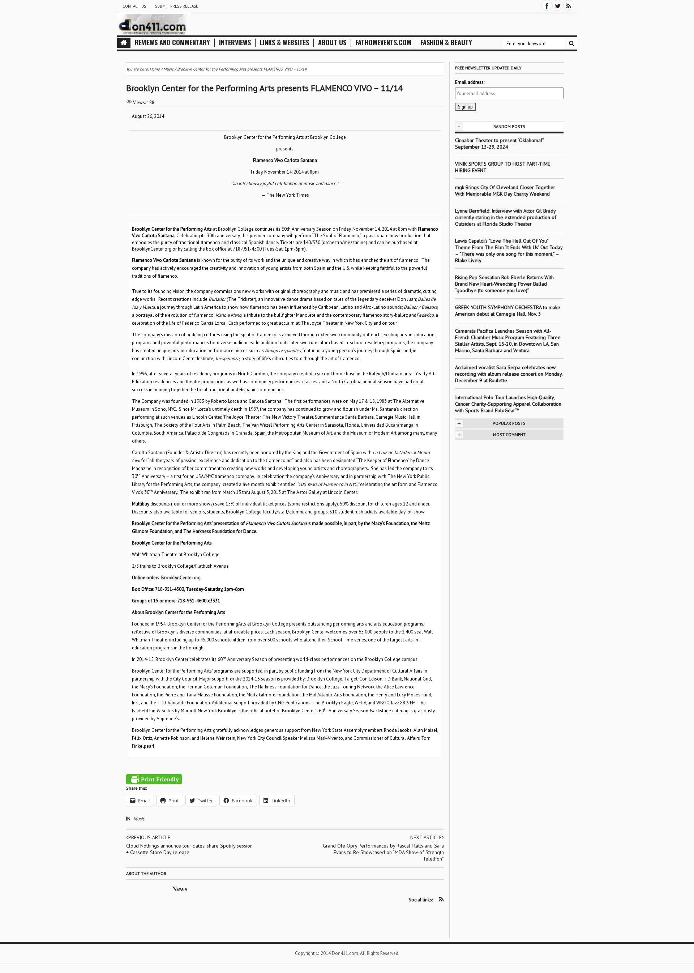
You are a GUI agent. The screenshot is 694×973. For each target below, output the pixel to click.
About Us (332, 42)
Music (139, 819)
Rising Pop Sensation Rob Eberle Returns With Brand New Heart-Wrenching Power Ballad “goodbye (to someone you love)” (504, 284)
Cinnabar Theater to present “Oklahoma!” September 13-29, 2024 (499, 143)
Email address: (469, 82)
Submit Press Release (176, 6)
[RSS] (568, 5)
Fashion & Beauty (446, 42)
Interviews (235, 42)
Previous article (149, 837)
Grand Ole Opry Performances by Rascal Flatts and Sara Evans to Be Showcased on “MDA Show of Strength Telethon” (383, 852)
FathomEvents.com (383, 42)
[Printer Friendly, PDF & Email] (154, 779)
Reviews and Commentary (172, 42)
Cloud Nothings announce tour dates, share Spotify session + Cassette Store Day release (189, 848)
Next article (426, 837)
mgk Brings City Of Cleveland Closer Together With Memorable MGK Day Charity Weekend (505, 190)
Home (155, 69)
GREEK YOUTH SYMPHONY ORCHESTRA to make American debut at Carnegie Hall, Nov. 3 (507, 310)
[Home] (123, 43)
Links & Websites (284, 42)
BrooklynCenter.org (181, 578)
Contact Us (134, 6)
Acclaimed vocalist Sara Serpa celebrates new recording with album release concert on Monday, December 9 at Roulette (508, 374)
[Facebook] (546, 5)
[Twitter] (557, 5)
